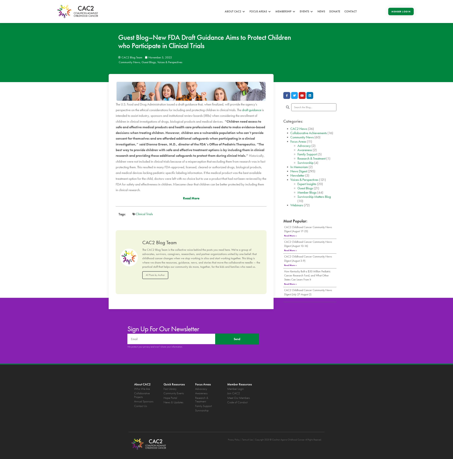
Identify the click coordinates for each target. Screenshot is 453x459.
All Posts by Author (155, 275)
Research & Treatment (311, 158)
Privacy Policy (234, 439)
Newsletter (297, 175)
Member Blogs (307, 192)
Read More (191, 198)
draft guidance (251, 110)
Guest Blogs (149, 62)
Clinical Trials (144, 214)
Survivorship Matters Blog (314, 196)
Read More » (290, 235)
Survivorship (305, 162)
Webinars (296, 205)
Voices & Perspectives (169, 62)
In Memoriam (299, 167)
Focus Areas (298, 141)
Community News (129, 62)
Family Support (307, 154)
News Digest (298, 171)
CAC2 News (298, 129)
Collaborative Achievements (308, 133)
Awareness (304, 150)
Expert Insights (306, 184)
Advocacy (304, 146)
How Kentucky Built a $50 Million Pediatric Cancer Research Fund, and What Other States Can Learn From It (307, 275)
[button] (235, 11)
